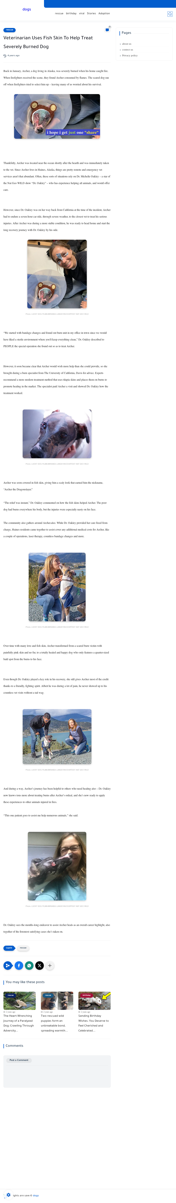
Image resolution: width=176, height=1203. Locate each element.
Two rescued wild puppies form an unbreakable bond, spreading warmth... (54, 1024)
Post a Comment (19, 1060)
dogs (27, 10)
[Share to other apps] (50, 965)
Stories (91, 13)
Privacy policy (130, 55)
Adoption (104, 13)
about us (126, 43)
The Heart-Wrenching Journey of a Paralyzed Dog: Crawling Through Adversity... (18, 1024)
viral (81, 13)
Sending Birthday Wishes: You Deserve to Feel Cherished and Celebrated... (93, 1024)
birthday (71, 13)
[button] (19, 965)
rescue (59, 13)
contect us (127, 49)
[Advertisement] (57, 1112)
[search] (170, 14)
